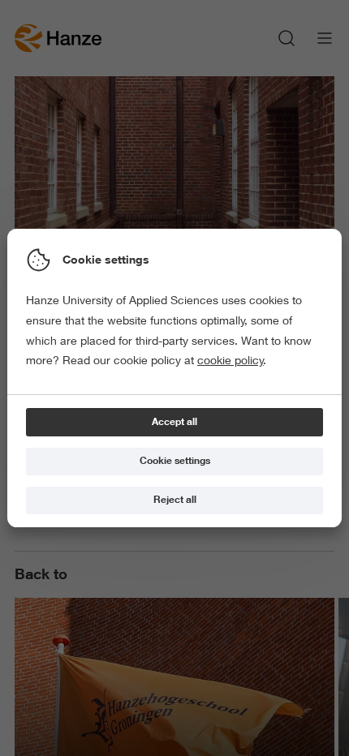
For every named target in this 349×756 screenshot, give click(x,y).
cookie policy (230, 360)
